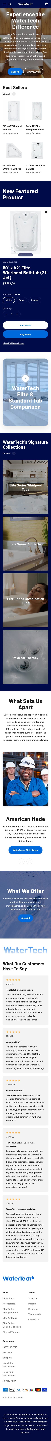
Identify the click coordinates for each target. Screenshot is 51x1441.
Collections (8, 1298)
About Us (32, 1298)
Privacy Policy (9, 1380)
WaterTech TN (10, 262)
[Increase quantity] (17, 314)
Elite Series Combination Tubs (12, 1325)
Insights (32, 1303)
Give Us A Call (33, 71)
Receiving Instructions (9, 1373)
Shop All (15, 71)
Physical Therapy (11, 1332)
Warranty (7, 1352)
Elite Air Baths (10, 1317)
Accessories (9, 1303)
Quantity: (7, 308)
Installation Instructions (9, 1365)
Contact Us (33, 1319)
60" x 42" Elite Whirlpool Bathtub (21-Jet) (25, 272)
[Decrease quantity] (6, 314)
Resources (33, 1309)
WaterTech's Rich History (25, 850)
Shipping (7, 1357)
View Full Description (13, 343)
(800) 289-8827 (10, 1347)
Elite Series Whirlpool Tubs (10, 1311)
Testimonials (34, 1314)
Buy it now (25, 334)
